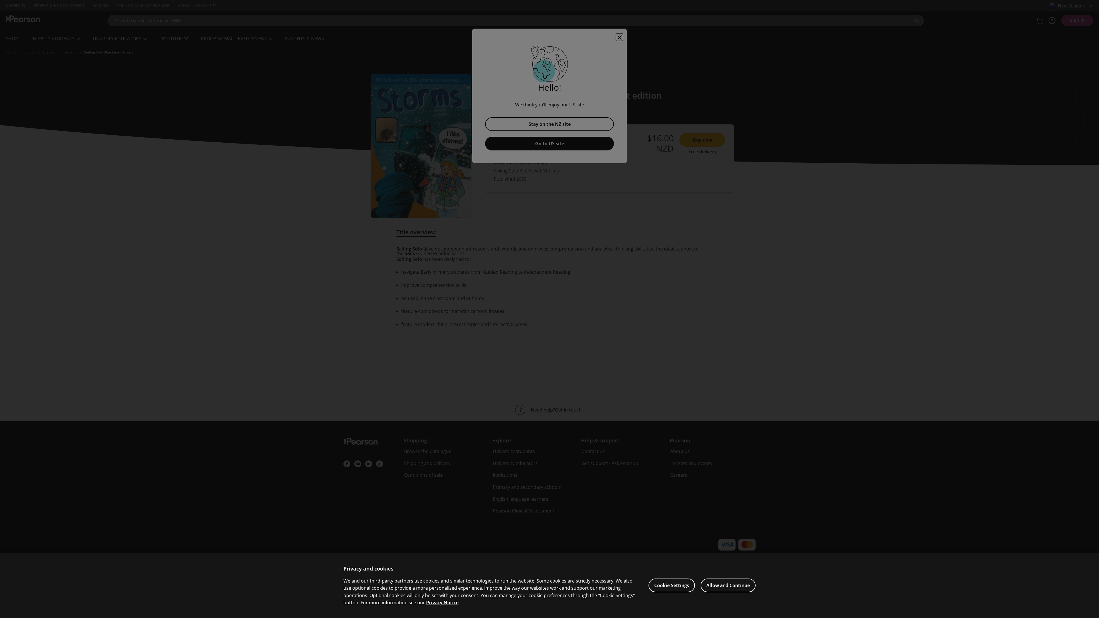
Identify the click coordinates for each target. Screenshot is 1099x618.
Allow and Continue (728, 585)
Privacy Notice (442, 602)
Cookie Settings (671, 585)
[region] (549, 585)
